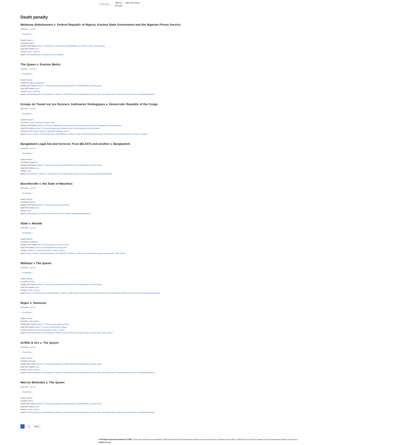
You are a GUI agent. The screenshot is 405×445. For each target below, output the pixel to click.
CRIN (34, 29)
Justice (30, 52)
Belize (31, 401)
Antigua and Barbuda (36, 83)
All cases (118, 6)
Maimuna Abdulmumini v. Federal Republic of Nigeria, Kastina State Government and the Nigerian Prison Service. (100, 24)
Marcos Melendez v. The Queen (42, 382)
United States (34, 321)
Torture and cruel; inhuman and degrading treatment (135, 94)
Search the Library (132, 3)
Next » (36, 426)
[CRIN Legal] (105, 4)
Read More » (27, 34)
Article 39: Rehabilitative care (70, 46)
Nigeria (31, 43)
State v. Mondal (31, 223)
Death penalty (47, 54)
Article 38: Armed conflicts (79, 125)
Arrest (28, 293)
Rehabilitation (58, 54)
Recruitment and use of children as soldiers (131, 134)
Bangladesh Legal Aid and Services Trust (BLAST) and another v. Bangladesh (75, 143)
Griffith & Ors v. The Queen (39, 342)
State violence (120, 253)
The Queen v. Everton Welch (40, 64)
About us (118, 3)
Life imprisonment (108, 94)
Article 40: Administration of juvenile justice (86, 86)
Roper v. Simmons (33, 303)
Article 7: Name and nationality (93, 46)
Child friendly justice (33, 54)
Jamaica (32, 282)
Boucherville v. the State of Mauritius (46, 183)
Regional (29, 40)
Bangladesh (33, 162)
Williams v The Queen (35, 263)
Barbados (32, 361)
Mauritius (32, 202)
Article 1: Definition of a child (48, 46)
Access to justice (32, 134)
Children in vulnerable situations (51, 131)
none (37, 49)
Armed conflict (32, 131)
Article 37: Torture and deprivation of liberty (53, 86)
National (29, 80)
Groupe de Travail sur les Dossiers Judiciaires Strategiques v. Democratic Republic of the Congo (89, 104)
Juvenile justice (95, 94)
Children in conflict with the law (66, 94)
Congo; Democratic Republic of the (42, 122)
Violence (37, 52)
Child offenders (48, 94)
